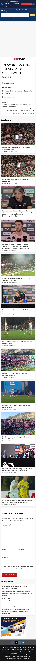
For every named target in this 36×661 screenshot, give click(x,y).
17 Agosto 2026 (13, 183)
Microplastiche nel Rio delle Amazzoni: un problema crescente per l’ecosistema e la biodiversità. (15, 611)
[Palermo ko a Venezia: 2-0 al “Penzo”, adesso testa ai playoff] (18, 328)
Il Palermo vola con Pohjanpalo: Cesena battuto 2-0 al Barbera (15, 438)
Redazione (6, 76)
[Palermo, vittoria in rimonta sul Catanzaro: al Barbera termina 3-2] (18, 360)
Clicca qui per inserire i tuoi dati (8, 17)
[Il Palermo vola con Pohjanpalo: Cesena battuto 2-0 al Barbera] (18, 423)
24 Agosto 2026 (13, 151)
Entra (32, 15)
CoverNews (17, 658)
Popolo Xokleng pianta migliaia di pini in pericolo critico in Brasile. (15, 587)
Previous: (16, 105)
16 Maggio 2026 (13, 314)
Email (21, 549)
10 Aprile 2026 (13, 504)
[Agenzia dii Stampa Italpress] (13, 627)
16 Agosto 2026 (13, 216)
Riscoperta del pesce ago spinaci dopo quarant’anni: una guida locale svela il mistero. (17, 605)
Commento (6, 525)
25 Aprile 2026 (13, 409)
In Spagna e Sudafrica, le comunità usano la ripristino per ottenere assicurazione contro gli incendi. (17, 593)
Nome (4, 549)
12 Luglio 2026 (13, 250)
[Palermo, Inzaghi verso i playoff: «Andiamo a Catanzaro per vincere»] (18, 296)
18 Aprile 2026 (13, 440)
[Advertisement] (18, 39)
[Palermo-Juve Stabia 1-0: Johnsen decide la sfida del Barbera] (18, 134)
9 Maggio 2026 (13, 345)
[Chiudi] (4, 4)
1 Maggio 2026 (13, 377)
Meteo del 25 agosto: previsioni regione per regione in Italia (16, 600)
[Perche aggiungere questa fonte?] (33, 4)
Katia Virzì (6, 151)
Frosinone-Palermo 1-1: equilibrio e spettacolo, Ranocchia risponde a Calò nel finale (17, 501)
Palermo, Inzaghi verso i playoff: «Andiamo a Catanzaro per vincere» (17, 311)
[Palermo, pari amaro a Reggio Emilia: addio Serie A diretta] (18, 392)
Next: (20, 111)
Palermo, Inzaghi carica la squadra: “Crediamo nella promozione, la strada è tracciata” (17, 469)
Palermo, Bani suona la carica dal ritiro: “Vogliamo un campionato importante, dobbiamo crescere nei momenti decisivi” (16, 246)
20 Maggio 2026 (13, 282)
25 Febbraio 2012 (15, 76)
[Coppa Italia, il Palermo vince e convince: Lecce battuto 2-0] (18, 166)
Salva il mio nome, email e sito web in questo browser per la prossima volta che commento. (18, 568)
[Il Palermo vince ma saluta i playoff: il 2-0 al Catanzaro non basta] (18, 265)
